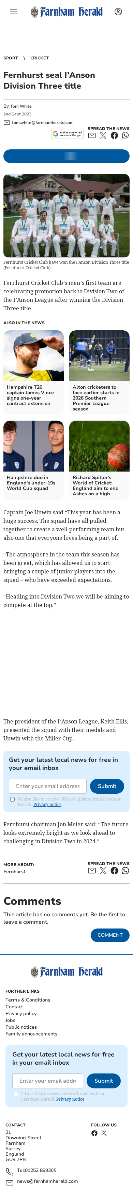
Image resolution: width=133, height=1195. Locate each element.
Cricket (39, 58)
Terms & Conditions (27, 1000)
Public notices (21, 1027)
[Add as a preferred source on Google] (67, 134)
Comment (110, 935)
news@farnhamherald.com (47, 1181)
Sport (10, 58)
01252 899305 (40, 1171)
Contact (14, 1007)
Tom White (21, 106)
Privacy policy (20, 1013)
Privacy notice (47, 804)
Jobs (10, 1020)
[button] (13, 12)
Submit (107, 786)
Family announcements (31, 1034)
